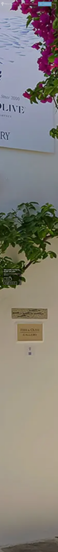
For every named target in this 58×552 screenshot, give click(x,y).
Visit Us (7, 279)
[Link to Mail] (56, 1)
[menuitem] (15, 4)
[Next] (55, 276)
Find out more (8, 283)
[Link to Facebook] (52, 1)
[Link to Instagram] (54, 1)
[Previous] (2, 276)
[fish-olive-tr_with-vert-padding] (7, 4)
